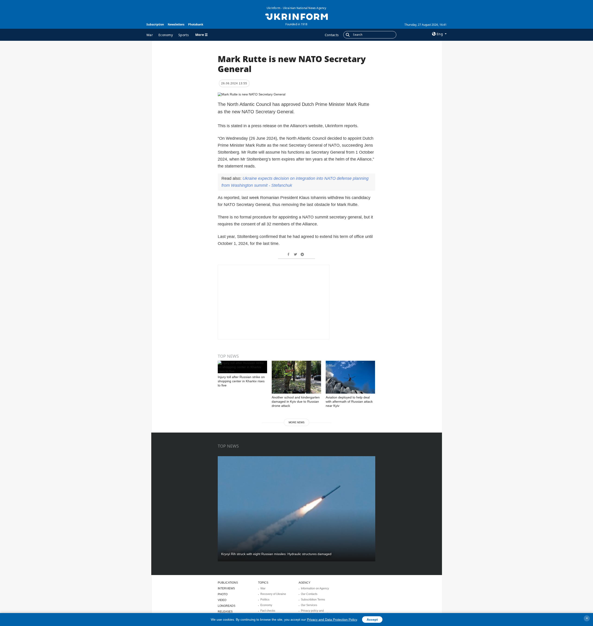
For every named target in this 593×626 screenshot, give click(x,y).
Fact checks (267, 610)
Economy (165, 35)
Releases (225, 611)
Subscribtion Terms (313, 599)
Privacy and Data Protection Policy (332, 619)
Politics (264, 599)
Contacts (332, 35)
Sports (183, 35)
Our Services (309, 605)
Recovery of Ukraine (273, 594)
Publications (228, 582)
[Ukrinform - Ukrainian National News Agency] (296, 16)
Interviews (226, 588)
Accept (372, 619)
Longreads (226, 605)
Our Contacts (309, 594)
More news (296, 422)
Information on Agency (315, 588)
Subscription (155, 24)
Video (222, 600)
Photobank (195, 24)
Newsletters (176, 24)
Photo (222, 594)
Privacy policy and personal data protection (316, 612)
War (149, 35)
